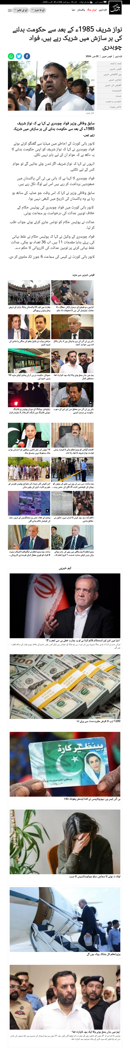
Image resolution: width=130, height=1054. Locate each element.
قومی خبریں (107, 56)
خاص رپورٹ (115, 107)
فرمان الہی (99, 2)
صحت (118, 96)
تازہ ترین (103, 10)
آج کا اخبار (39, 10)
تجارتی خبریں (115, 80)
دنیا (73, 10)
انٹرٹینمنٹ (116, 91)
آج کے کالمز (21, 10)
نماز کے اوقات (84, 2)
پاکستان (81, 10)
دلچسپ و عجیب (113, 101)
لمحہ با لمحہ (115, 63)
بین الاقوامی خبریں (112, 74)
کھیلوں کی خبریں (113, 85)
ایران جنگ (92, 10)
